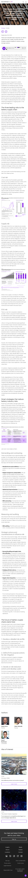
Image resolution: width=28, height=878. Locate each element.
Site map (7, 860)
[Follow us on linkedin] (6, 856)
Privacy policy (7, 863)
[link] (6, 31)
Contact (20, 852)
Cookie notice (20, 863)
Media (20, 847)
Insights (7, 847)
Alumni (7, 849)
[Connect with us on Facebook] (14, 856)
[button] (4, 31)
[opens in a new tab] (18, 856)
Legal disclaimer (7, 865)
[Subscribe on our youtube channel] (21, 856)
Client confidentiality (20, 860)
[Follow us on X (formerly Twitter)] (10, 856)
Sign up (14, 839)
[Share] (2, 31)
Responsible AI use (8, 870)
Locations (7, 852)
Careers (21, 849)
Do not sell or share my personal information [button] (19, 870)
